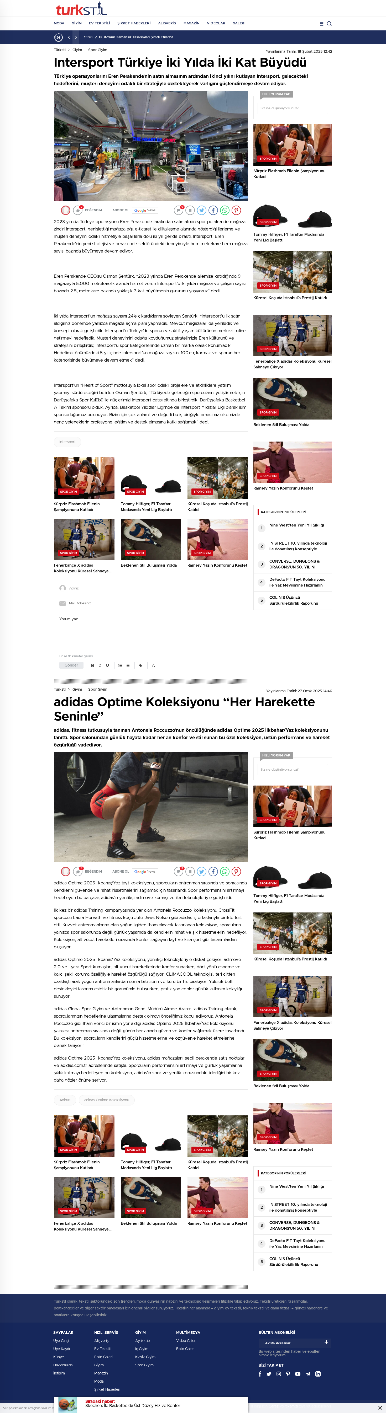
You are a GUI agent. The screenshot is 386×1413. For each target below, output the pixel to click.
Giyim (77, 23)
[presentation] (69, 37)
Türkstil (60, 50)
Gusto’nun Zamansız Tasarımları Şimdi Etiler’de (136, 37)
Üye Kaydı (61, 1349)
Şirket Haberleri (134, 23)
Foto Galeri (103, 1357)
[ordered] (120, 665)
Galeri (239, 23)
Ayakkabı (142, 1341)
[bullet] (127, 665)
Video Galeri (186, 1341)
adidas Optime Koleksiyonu (106, 1100)
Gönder (71, 665)
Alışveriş (167, 23)
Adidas (65, 1100)
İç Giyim (141, 1349)
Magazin (192, 23)
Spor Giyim (97, 50)
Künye (58, 1357)
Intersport (67, 442)
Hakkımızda (62, 1365)
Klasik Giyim (145, 1357)
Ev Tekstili (99, 23)
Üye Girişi (61, 1341)
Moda (59, 23)
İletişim (59, 1373)
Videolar (216, 23)
